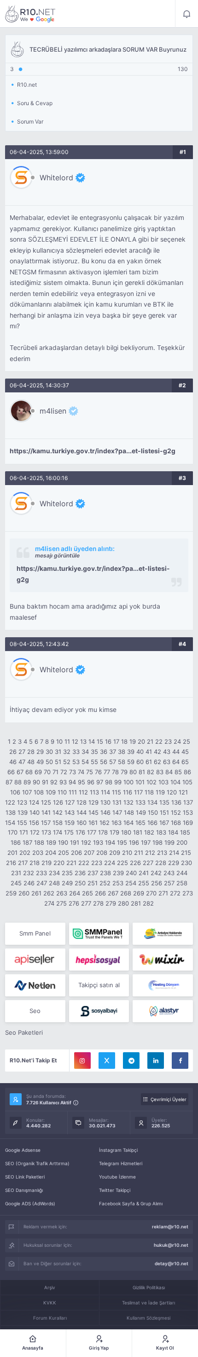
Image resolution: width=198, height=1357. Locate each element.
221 (71, 862)
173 (46, 832)
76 (98, 772)
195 (122, 842)
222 (83, 862)
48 (31, 761)
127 (70, 802)
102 (151, 782)
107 (27, 792)
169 (188, 822)
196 (134, 842)
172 (35, 832)
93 (63, 782)
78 (115, 772)
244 (181, 873)
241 (144, 873)
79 (124, 772)
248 (54, 883)
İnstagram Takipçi (118, 1150)
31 (58, 751)
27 (21, 751)
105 (187, 782)
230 (186, 862)
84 (169, 772)
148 (129, 812)
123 (22, 802)
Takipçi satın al (99, 985)
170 (12, 832)
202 (24, 852)
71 (55, 772)
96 (90, 782)
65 (185, 761)
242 (156, 873)
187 (27, 842)
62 (157, 761)
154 (10, 822)
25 (186, 741)
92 (54, 782)
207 (89, 852)
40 (140, 751)
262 (48, 893)
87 (9, 782)
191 (74, 842)
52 (66, 761)
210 (127, 852)
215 (186, 852)
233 (41, 873)
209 (114, 852)
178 (103, 832)
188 (39, 842)
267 (113, 893)
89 (27, 782)
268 (125, 893)
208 (101, 852)
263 (61, 893)
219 (46, 862)
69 (38, 772)
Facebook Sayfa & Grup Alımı (131, 1203)
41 (149, 751)
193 (98, 842)
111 (73, 792)
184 (173, 832)
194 (110, 842)
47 (21, 761)
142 (57, 812)
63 (166, 761)
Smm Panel (35, 933)
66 (11, 772)
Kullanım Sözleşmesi (148, 1318)
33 (76, 751)
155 (22, 822)
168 (176, 822)
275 (61, 903)
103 (163, 782)
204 (50, 852)
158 (57, 822)
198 (157, 842)
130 (105, 802)
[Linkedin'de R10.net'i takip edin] (155, 1060)
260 (23, 893)
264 (74, 893)
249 (67, 883)
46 (13, 761)
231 (16, 873)
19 (132, 741)
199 (169, 842)
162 (104, 822)
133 (140, 802)
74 (81, 772)
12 (75, 741)
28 (31, 751)
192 (86, 842)
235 (67, 873)
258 (181, 883)
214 (174, 852)
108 (39, 792)
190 (63, 842)
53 (76, 761)
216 (11, 862)
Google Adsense (23, 1150)
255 (143, 883)
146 (105, 812)
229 (173, 862)
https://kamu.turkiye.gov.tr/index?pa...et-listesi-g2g (92, 451)
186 (16, 842)
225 (122, 862)
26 (13, 751)
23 (168, 741)
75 (89, 772)
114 (105, 792)
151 (164, 812)
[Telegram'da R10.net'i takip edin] (131, 1060)
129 (93, 802)
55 (94, 761)
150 (153, 812)
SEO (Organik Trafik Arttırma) (37, 1163)
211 (138, 852)
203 (37, 852)
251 (92, 883)
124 (34, 802)
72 (63, 772)
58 (121, 761)
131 (117, 802)
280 (123, 903)
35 (94, 751)
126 (58, 802)
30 (49, 751)
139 (22, 812)
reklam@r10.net (170, 1226)
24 (177, 741)
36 (103, 751)
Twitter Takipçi (114, 1190)
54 (85, 761)
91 (45, 782)
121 (183, 792)
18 (124, 741)
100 (128, 782)
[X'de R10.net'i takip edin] (107, 1060)
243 (169, 873)
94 (72, 782)
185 (185, 832)
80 (133, 772)
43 (166, 751)
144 (81, 812)
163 (116, 822)
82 (150, 772)
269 (138, 893)
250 (80, 883)
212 (150, 852)
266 (100, 893)
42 (157, 751)
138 (11, 812)
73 (72, 772)
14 (91, 741)
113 (94, 792)
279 (110, 903)
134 (152, 802)
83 (159, 772)
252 (105, 883)
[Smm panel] (99, 934)
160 (81, 822)
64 (176, 761)
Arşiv (49, 1287)
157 (46, 822)
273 (187, 893)
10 (59, 741)
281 (136, 903)
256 (156, 883)
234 (54, 873)
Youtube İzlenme (117, 1176)
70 (47, 772)
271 (163, 893)
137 (188, 802)
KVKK (49, 1302)
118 (149, 792)
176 (80, 832)
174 (57, 832)
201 (12, 852)
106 (15, 792)
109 (51, 792)
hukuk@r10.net (171, 1245)
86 (187, 772)
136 (176, 802)
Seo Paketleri (24, 1032)
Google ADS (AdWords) (30, 1203)
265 (87, 893)
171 (23, 832)
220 (58, 862)
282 (148, 903)
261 (36, 893)
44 (176, 751)
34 (85, 751)
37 (112, 751)
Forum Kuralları (50, 1318)
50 (49, 761)
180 (126, 832)
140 (34, 812)
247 (41, 883)
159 (69, 822)
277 (86, 903)
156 (34, 822)
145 (93, 812)
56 (103, 761)
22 (159, 741)
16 (108, 741)
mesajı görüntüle (57, 555)
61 (149, 761)
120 (172, 792)
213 (162, 852)
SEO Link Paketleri (25, 1176)
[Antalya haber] (163, 934)
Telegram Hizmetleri (120, 1163)
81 (142, 772)
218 (34, 862)
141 (46, 812)
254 (130, 883)
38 (121, 751)
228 (160, 862)
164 (128, 822)
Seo (35, 1010)
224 (109, 862)
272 (175, 893)
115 (116, 792)
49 (40, 761)
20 (141, 741)
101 (140, 782)
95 (81, 782)
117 (138, 792)
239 (118, 873)
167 (164, 822)
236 (80, 873)
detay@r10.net (171, 1263)
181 (137, 832)
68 (29, 772)
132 (128, 802)
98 (108, 782)
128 (81, 802)
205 (63, 852)
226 (135, 862)
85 (178, 772)
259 (11, 893)
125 (46, 802)
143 (69, 812)
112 (83, 792)
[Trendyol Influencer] (163, 959)
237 (92, 873)
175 (69, 832)
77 (107, 772)
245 (16, 883)
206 (76, 852)
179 (114, 832)
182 (149, 832)
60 (140, 761)
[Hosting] (35, 985)
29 (40, 751)
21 (150, 741)
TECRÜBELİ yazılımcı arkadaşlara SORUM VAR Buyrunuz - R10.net (30, 14)
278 (98, 903)
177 (91, 832)
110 (62, 792)
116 (127, 792)
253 (117, 883)
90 (36, 782)
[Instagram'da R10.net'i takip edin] (82, 1060)
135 (164, 802)
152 (176, 812)
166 (152, 822)
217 (23, 862)
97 (99, 782)
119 (160, 792)
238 (105, 873)
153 (188, 812)
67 (20, 772)
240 (131, 873)
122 (10, 802)
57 (112, 761)
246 (29, 883)
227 (148, 862)
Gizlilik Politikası (149, 1287)
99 (118, 782)
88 (18, 782)
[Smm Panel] (35, 959)
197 (146, 842)
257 (169, 883)
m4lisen (53, 410)
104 (175, 782)
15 (100, 741)
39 (130, 751)
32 (66, 751)
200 (181, 842)
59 (130, 761)
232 (28, 873)
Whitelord (56, 177)
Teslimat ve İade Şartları (148, 1302)
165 (140, 822)
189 (51, 842)
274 (49, 903)
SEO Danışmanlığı (24, 1190)
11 (67, 741)
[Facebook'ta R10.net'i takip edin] (180, 1060)
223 (96, 862)
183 (161, 832)
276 (74, 903)
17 (116, 741)
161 (93, 822)
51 (58, 761)
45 (185, 751)
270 (151, 893)
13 (83, 741)
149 (141, 812)
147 (117, 812)
